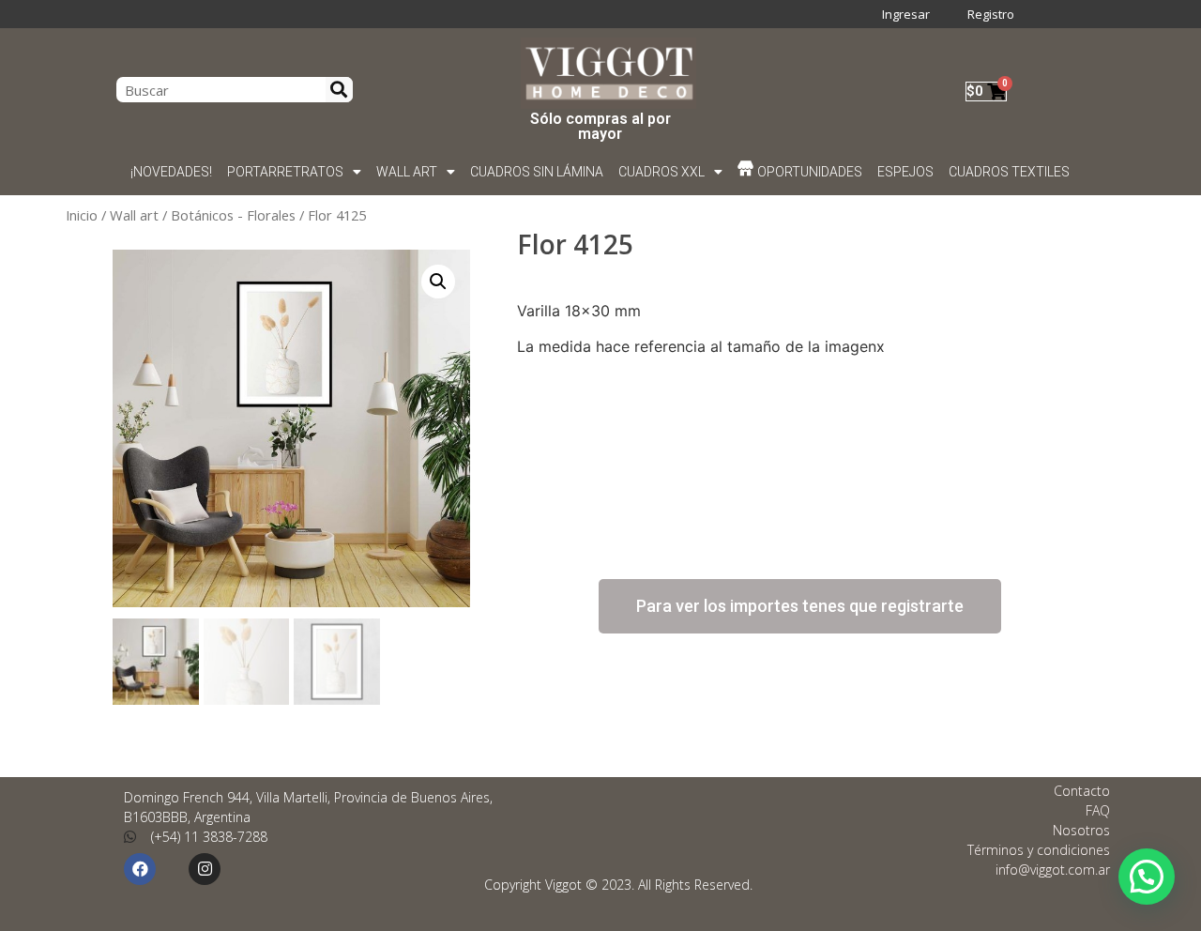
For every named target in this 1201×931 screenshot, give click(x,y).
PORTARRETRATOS (285, 171)
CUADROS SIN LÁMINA (536, 171)
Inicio (82, 215)
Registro (990, 14)
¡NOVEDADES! (171, 171)
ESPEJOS (906, 171)
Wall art (134, 215)
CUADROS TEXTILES (1010, 171)
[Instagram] (204, 869)
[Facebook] (140, 869)
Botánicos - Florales (233, 215)
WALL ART (406, 171)
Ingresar (906, 14)
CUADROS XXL (661, 171)
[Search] (340, 89)
